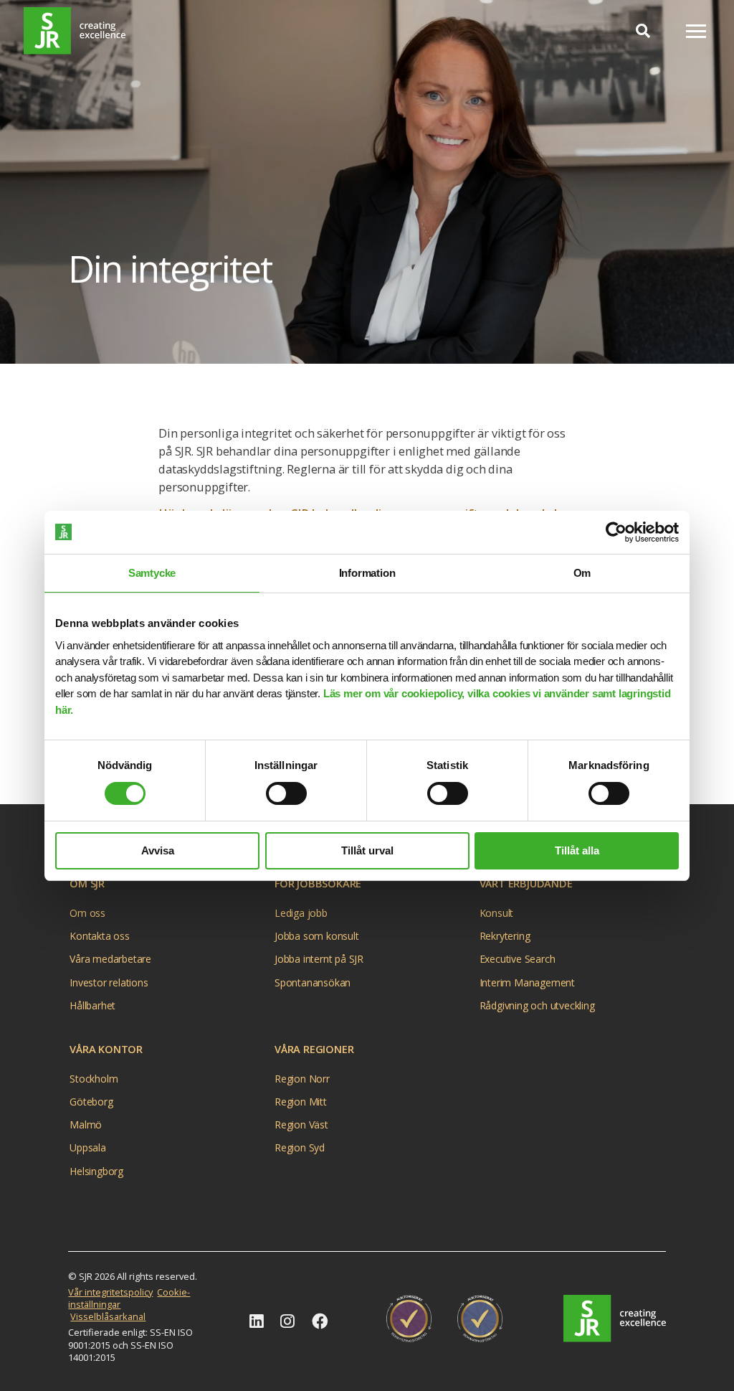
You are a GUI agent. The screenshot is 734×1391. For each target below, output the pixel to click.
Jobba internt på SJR (319, 959)
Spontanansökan (313, 982)
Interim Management (527, 982)
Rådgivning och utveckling (537, 1005)
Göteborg (91, 1101)
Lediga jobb (301, 913)
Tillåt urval (367, 850)
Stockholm (94, 1078)
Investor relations (109, 982)
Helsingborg (96, 1171)
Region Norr (302, 1078)
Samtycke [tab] (152, 573)
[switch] (286, 793)
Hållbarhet (92, 1005)
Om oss (87, 913)
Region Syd (300, 1147)
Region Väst (301, 1124)
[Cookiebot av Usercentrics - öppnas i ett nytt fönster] (616, 532)
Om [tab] (582, 573)
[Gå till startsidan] (614, 1318)
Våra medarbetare (110, 959)
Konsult (497, 913)
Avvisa (157, 850)
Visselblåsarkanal (108, 1316)
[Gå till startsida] (74, 31)
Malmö (86, 1124)
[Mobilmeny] (696, 31)
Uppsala (88, 1147)
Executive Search (518, 959)
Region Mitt (301, 1101)
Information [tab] (367, 573)
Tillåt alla (577, 850)
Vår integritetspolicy (110, 1292)
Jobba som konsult (317, 936)
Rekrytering (505, 936)
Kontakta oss (100, 936)
